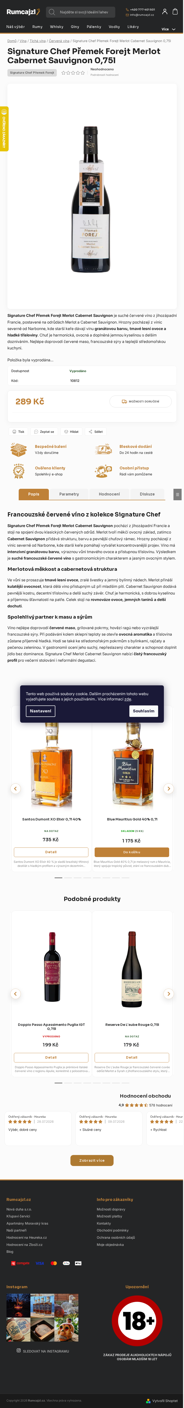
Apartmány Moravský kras (27, 1223)
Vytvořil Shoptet (165, 1401)
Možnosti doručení (144, 401)
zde (127, 699)
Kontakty (104, 1223)
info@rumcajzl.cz (142, 14)
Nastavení (40, 711)
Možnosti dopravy (111, 1209)
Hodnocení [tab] (109, 494)
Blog (9, 1251)
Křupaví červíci (18, 1216)
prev (15, 788)
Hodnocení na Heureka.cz (26, 1237)
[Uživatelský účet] (164, 11)
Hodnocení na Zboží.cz (24, 1245)
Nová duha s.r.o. (19, 1209)
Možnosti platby (109, 1216)
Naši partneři (16, 1230)
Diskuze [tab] (147, 494)
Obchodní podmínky (113, 1230)
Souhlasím (144, 711)
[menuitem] (16, 26)
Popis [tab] (33, 494)
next (168, 788)
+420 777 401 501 (142, 9)
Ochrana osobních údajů (116, 1237)
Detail (51, 852)
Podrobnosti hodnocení (105, 75)
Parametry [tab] (69, 494)
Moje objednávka (110, 1245)
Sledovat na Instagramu (46, 1351)
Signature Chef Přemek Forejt (32, 72)
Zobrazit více (92, 1160)
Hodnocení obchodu (145, 1096)
